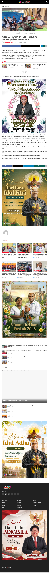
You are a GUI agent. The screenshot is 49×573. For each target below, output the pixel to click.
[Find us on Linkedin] (12, 494)
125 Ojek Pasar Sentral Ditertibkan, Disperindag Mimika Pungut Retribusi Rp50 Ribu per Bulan (24, 275)
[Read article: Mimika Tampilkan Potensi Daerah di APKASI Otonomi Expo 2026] (40, 248)
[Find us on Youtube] (15, 494)
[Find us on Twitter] (6, 494)
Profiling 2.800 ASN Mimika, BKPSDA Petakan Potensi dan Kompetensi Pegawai (39, 65)
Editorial (3, 502)
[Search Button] (46, 2)
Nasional (19, 502)
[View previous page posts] (23, 72)
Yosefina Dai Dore (9, 42)
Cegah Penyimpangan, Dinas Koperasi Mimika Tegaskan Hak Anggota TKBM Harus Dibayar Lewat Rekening (40, 275)
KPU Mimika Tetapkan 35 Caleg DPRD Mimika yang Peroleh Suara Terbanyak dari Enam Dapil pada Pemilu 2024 (27, 346)
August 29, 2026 (11, 67)
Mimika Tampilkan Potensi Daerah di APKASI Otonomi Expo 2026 (40, 255)
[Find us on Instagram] (9, 494)
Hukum (3, 507)
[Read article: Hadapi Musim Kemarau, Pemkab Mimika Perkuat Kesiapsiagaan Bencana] (9, 266)
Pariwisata (19, 507)
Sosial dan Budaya (37, 502)
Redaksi (9, 567)
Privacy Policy (4, 567)
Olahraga (19, 503)
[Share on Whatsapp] (44, 46)
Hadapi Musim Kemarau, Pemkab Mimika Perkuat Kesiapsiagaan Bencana (9, 274)
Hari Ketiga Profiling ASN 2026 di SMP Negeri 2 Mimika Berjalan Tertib (16, 65)
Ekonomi (3, 503)
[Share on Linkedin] (42, 46)
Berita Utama (7, 6)
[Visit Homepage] (24, 2)
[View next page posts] (26, 72)
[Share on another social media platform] (46, 46)
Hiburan (3, 505)
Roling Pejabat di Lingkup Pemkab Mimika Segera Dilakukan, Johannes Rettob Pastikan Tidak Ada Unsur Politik (27, 351)
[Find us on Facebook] (3, 494)
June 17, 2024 (17, 42)
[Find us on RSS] (18, 494)
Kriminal (19, 500)
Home (3, 6)
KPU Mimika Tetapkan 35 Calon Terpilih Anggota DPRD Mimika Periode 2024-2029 (23, 356)
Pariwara (19, 505)
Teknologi (35, 505)
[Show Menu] (2, 2)
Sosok (34, 503)
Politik (34, 500)
